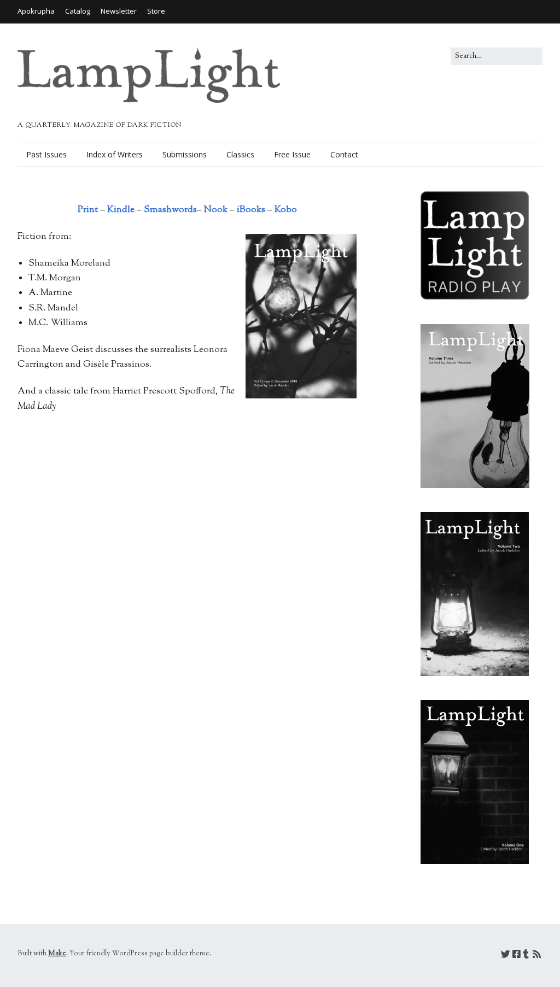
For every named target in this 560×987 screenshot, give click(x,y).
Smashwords (170, 209)
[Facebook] (516, 955)
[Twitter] (505, 955)
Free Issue (292, 154)
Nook (216, 209)
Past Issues (46, 154)
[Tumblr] (526, 955)
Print (88, 209)
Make (57, 954)
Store (156, 11)
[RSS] (536, 955)
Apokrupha (36, 11)
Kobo (286, 209)
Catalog (77, 11)
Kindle (121, 209)
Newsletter (119, 11)
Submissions (184, 154)
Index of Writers (114, 154)
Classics (240, 154)
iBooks (251, 209)
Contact (344, 154)
